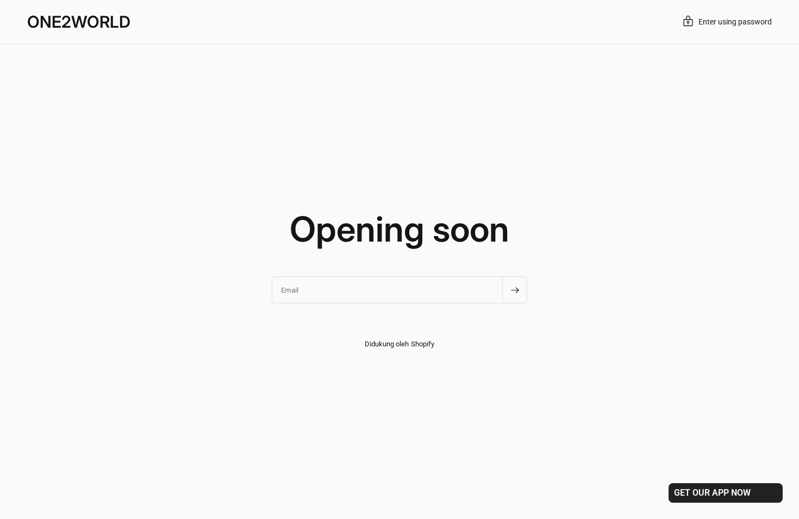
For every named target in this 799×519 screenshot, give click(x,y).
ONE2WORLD (78, 22)
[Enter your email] (514, 290)
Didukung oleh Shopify (399, 344)
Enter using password (735, 21)
